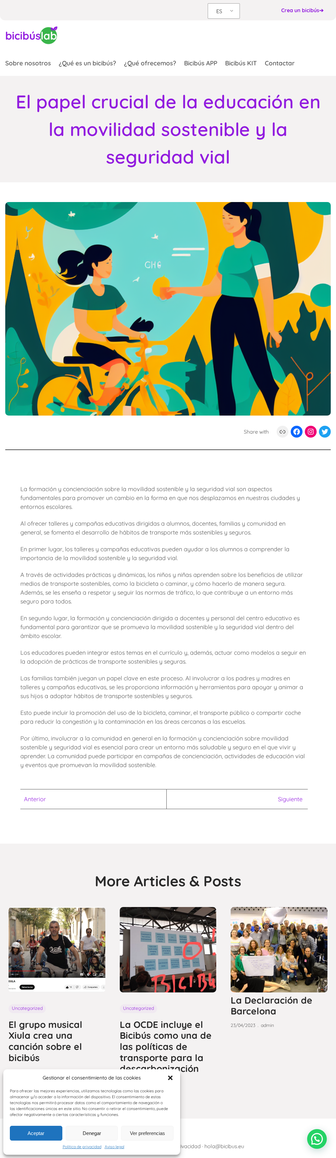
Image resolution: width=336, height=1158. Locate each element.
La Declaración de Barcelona (271, 1006)
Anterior (35, 799)
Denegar (92, 1133)
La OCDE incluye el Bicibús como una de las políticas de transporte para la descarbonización (166, 1046)
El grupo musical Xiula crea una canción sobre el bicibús (45, 1041)
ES (219, 11)
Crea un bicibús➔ (302, 10)
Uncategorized (27, 1008)
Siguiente (290, 799)
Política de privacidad (82, 1146)
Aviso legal (114, 1146)
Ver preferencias (147, 1133)
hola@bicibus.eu (224, 1146)
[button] (170, 1078)
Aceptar (36, 1133)
